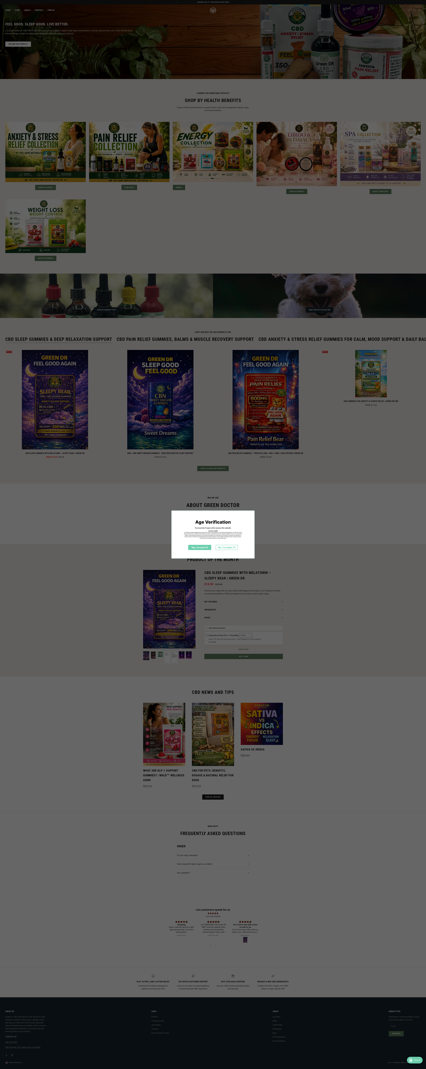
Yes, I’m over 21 (199, 547)
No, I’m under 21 (226, 547)
